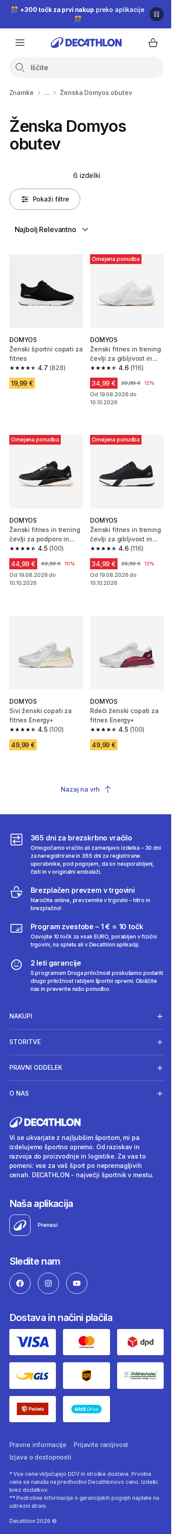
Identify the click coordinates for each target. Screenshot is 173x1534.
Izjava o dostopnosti (40, 1443)
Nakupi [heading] (20, 1006)
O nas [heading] (19, 1083)
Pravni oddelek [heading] (35, 1057)
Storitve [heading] (25, 1032)
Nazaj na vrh (80, 789)
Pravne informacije (38, 1431)
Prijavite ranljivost (101, 1431)
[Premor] (156, 14)
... (47, 92)
